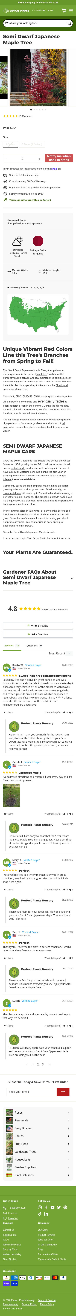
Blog (40, 1249)
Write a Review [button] (39, 625)
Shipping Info (9, 1235)
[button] (65, 712)
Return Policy (47, 1304)
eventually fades (51, 401)
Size (5, 137)
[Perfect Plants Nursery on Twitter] (59, 1207)
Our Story (43, 1230)
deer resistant (39, 500)
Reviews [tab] (9, 645)
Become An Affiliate (48, 1254)
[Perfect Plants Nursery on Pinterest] (65, 1207)
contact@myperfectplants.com (38, 745)
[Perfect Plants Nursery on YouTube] (52, 1207)
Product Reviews (46, 1235)
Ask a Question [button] (39, 634)
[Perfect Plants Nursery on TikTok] (40, 1214)
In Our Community (47, 1244)
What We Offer (45, 1239)
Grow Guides (9, 1259)
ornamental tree (12, 493)
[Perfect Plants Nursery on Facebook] (46, 1207)
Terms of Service (46, 1300)
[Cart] (64, 10)
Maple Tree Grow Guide (32, 538)
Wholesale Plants (12, 1244)
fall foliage (13, 419)
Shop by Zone (10, 1249)
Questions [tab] (32, 645)
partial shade (18, 468)
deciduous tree (28, 396)
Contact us (8, 1230)
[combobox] (38, 23)
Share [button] (10, 712)
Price (6, 127)
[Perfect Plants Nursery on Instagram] (40, 1207)
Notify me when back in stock (59, 158)
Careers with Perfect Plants (52, 1259)
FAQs (6, 1239)
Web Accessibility (12, 1254)
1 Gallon (10, 144)
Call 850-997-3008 (42, 10)
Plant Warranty (10, 1304)
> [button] (50, 1064)
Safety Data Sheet (12, 1308)
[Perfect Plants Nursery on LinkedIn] (46, 1214)
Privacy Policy (29, 1304)
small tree (41, 374)
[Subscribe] (63, 1092)
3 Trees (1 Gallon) (32, 144)
